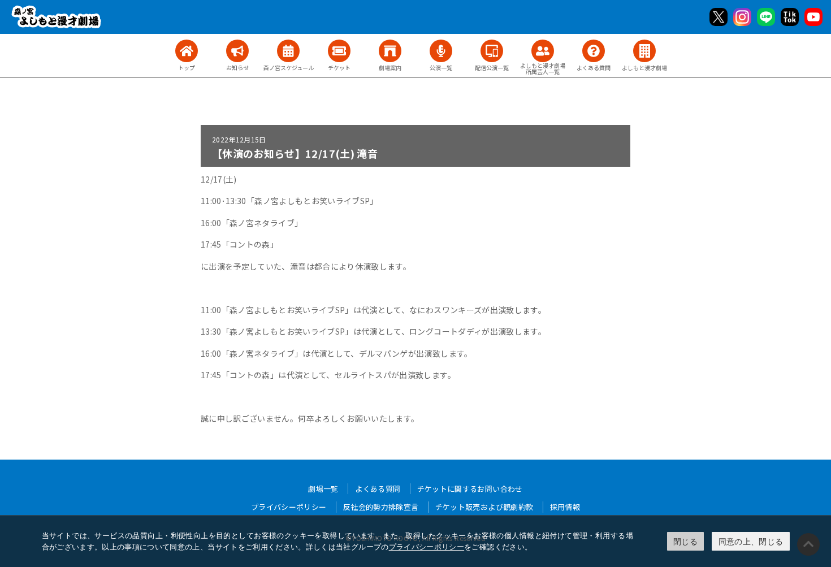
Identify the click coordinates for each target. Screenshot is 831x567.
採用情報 (565, 506)
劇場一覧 (323, 488)
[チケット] (339, 51)
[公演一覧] (441, 51)
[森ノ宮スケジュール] (288, 51)
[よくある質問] (593, 51)
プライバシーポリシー (427, 546)
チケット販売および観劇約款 (484, 506)
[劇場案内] (390, 51)
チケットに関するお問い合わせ (470, 488)
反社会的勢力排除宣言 (381, 506)
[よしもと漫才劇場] (644, 51)
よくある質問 (377, 488)
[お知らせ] (237, 51)
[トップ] (186, 51)
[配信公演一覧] (492, 51)
